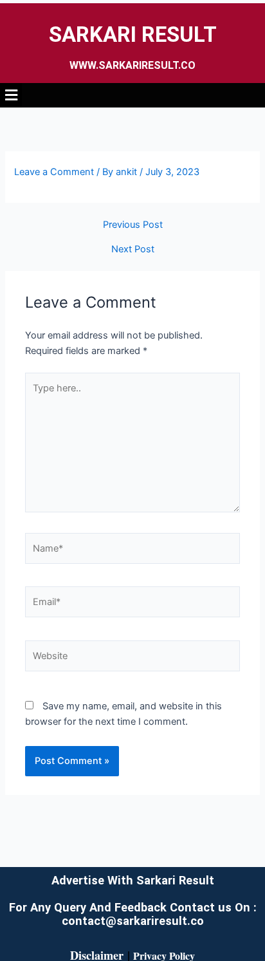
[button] (132, 95)
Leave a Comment (54, 172)
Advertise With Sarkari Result (132, 880)
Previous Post (133, 225)
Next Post (132, 249)
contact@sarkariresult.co (133, 921)
